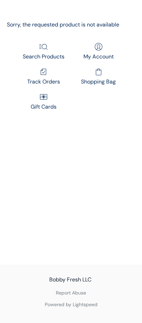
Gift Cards (44, 106)
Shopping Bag (98, 81)
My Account (98, 56)
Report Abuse (71, 293)
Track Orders (43, 81)
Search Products (43, 56)
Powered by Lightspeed (71, 304)
